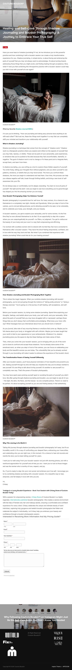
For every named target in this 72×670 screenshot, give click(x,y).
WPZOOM (66, 666)
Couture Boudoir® (13, 3)
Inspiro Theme (56, 666)
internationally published (18, 500)
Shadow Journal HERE (24, 129)
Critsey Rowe (36, 497)
